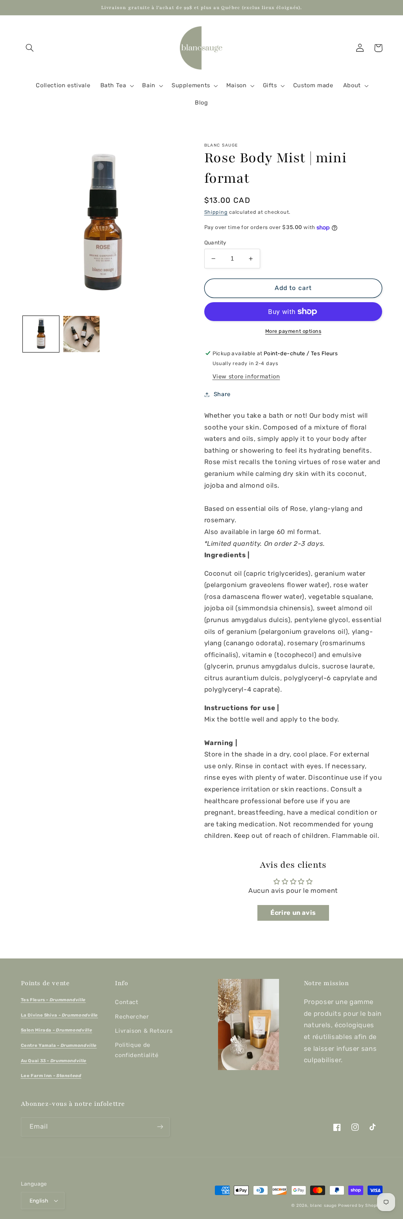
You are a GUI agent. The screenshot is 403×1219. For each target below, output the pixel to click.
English (39, 1200)
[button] (30, 48)
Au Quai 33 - (54, 1060)
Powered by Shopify (360, 1205)
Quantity (215, 242)
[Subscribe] (160, 1126)
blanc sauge (323, 1205)
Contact (126, 1002)
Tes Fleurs (53, 999)
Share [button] (222, 394)
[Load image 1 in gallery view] (41, 334)
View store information (246, 376)
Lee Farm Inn (51, 1075)
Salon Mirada (56, 1030)
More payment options (293, 331)
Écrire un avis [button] (293, 912)
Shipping (216, 212)
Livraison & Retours (143, 1030)
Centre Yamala (59, 1045)
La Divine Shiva (59, 1015)
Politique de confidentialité (136, 1050)
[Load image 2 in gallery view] (81, 334)
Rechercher (132, 1016)
